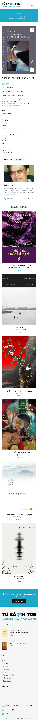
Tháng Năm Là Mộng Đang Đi (19, 265)
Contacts (7, 681)
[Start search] (35, 4)
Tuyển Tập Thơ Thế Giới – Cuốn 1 (19, 391)
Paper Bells (19, 327)
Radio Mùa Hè (19, 577)
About (4, 672)
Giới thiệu (6, 669)
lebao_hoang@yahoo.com (12, 103)
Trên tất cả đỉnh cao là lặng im (19, 515)
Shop (17, 17)
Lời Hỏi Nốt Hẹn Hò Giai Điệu (19, 452)
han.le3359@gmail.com (11, 106)
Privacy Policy (9, 675)
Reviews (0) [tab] (19, 159)
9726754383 (9, 714)
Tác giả (5, 666)
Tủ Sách (5, 664)
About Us (7, 678)
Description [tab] (7, 159)
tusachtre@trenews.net (14, 710)
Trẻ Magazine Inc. (9, 719)
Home (12, 17)
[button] (32, 30)
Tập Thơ (23, 17)
